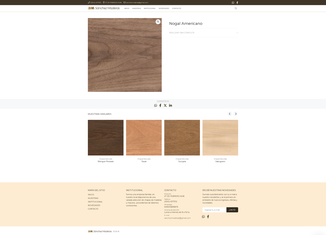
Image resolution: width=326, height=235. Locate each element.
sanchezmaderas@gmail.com (177, 218)
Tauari (144, 161)
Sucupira (182, 161)
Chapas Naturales (105, 159)
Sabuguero (220, 161)
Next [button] (235, 113)
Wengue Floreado (106, 161)
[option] (106, 145)
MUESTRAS (93, 198)
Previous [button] (229, 113)
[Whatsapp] (233, 3)
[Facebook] (237, 3)
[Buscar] (236, 8)
